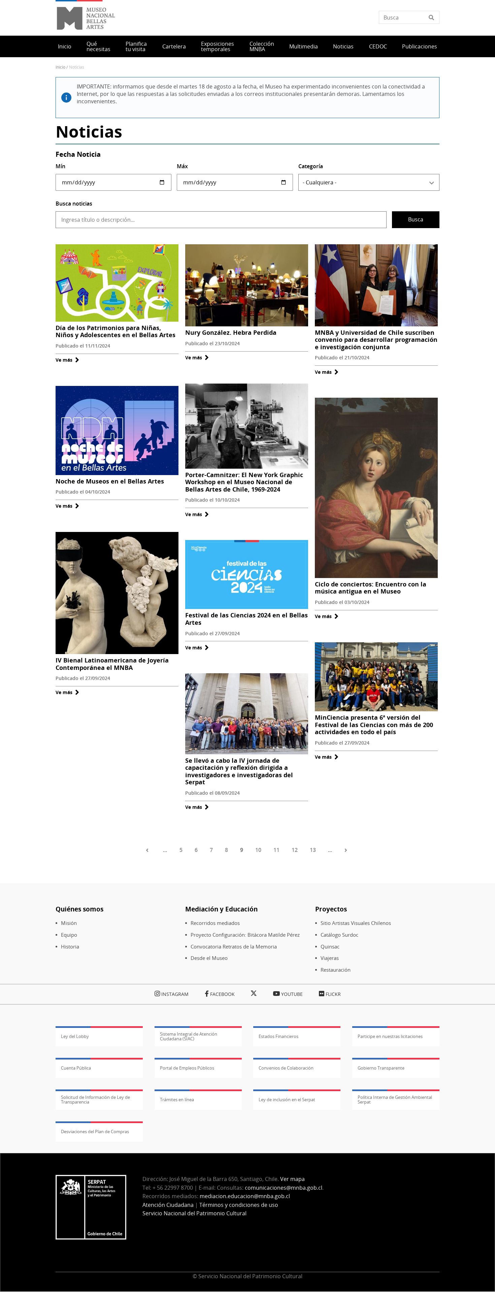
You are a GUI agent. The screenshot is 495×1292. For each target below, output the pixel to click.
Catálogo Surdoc (339, 935)
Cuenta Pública (76, 1068)
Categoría (310, 166)
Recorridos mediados (215, 923)
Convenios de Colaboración (286, 1068)
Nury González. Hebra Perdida (230, 332)
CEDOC (378, 46)
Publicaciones (419, 46)
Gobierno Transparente (381, 1068)
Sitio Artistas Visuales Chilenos (356, 923)
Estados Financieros (278, 1036)
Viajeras (330, 958)
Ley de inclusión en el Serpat (287, 1100)
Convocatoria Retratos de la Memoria (234, 946)
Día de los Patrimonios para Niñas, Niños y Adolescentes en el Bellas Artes (115, 331)
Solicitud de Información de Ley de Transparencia (95, 1099)
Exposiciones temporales (217, 46)
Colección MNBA (262, 46)
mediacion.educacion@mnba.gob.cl (245, 1196)
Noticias (343, 46)
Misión (69, 923)
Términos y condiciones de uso (238, 1205)
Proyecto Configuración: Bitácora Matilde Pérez (245, 935)
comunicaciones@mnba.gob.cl (283, 1187)
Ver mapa (292, 1179)
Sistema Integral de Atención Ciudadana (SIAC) (188, 1036)
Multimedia (303, 46)
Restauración (336, 970)
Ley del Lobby (75, 1036)
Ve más (67, 360)
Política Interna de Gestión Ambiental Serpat (395, 1099)
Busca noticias (74, 203)
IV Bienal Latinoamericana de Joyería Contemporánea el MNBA (112, 664)
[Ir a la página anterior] (148, 850)
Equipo (69, 935)
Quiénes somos (79, 909)
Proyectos (331, 909)
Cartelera (174, 46)
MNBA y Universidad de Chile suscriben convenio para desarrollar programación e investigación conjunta (376, 339)
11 (276, 850)
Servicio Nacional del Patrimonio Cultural (194, 1213)
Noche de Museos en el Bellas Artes (110, 481)
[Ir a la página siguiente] (347, 850)
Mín (60, 166)
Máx (182, 166)
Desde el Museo (209, 958)
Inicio (64, 46)
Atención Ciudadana (168, 1205)
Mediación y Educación (221, 909)
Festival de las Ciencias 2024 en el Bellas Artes (246, 618)
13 (313, 850)
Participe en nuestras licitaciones (390, 1036)
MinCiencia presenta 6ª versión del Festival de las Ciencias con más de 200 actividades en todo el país (374, 724)
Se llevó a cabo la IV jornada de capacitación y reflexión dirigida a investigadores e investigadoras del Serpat (239, 771)
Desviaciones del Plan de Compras (95, 1131)
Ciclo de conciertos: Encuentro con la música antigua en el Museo (370, 588)
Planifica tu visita (136, 46)
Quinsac (330, 946)
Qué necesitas (98, 46)
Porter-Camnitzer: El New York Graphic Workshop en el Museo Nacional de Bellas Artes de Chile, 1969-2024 (244, 482)
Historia (70, 946)
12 (295, 850)
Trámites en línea (177, 1100)
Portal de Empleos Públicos (187, 1068)
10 (258, 850)
